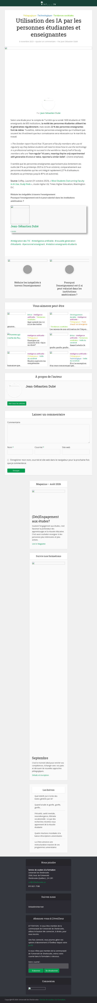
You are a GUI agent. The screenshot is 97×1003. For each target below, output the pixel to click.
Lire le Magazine (38, 544)
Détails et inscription (40, 775)
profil (30, 945)
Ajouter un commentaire (45, 41)
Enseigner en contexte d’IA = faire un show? (36, 342)
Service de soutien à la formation (52, 999)
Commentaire (13, 422)
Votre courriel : (34, 962)
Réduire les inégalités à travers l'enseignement (33, 194)
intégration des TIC (21, 241)
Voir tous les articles (17, 403)
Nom (10, 447)
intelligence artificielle (43, 241)
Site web (66, 447)
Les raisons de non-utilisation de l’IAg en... (69, 329)
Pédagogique (29, 15)
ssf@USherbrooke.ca (36, 882)
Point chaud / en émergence (78, 323)
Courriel (39, 447)
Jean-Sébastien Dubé (69, 41)
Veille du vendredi (36, 357)
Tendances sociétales (63, 15)
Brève (30, 315)
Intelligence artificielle (36, 335)
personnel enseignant (34, 244)
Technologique (45, 15)
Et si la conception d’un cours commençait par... (68, 364)
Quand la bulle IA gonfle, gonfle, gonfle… (67, 346)
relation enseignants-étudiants (62, 244)
